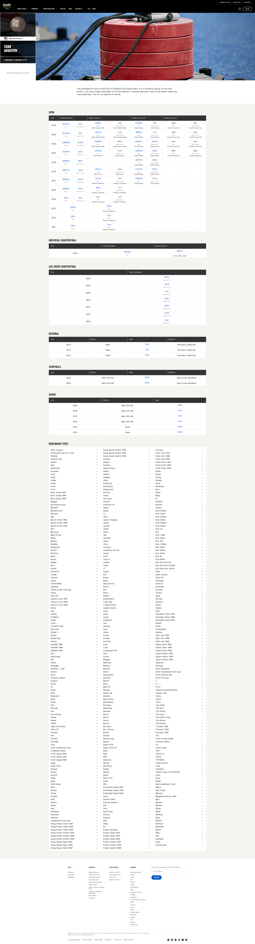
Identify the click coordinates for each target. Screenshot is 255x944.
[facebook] (168, 940)
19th (180, 405)
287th (98, 169)
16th (180, 432)
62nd (80, 179)
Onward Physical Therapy (138, 899)
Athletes (63, 9)
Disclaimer (108, 940)
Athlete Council (93, 884)
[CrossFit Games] (7, 6)
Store (92, 9)
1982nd (138, 178)
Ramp (132, 907)
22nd (166, 284)
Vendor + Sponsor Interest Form (96, 888)
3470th (66, 152)
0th (147, 344)
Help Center (92, 895)
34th (166, 298)
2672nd (66, 133)
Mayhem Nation (135, 912)
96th (119, 141)
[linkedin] (183, 940)
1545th (98, 151)
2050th (66, 189)
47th (154, 178)
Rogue (132, 874)
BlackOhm (133, 914)
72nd (80, 170)
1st (154, 132)
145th (73, 207)
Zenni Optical (134, 887)
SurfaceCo (133, 897)
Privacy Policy (87, 940)
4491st (138, 141)
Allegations (71, 877)
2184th (98, 141)
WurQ (132, 909)
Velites (132, 877)
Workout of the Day (115, 874)
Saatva (132, 884)
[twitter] (172, 940)
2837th (66, 170)
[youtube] (179, 940)
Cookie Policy (98, 940)
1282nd (138, 151)
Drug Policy (71, 874)
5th (80, 124)
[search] (240, 9)
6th (98, 197)
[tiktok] (186, 940)
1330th (138, 123)
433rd (98, 132)
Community (34, 9)
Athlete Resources (94, 874)
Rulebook (70, 872)
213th (155, 141)
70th (66, 198)
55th (154, 169)
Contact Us (92, 898)
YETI (131, 879)
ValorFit (132, 917)
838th (139, 132)
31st (180, 426)
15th (80, 152)
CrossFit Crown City (15, 60)
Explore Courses (114, 879)
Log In (247, 9)
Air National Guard (135, 872)
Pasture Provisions (136, 892)
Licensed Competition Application (95, 892)
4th (154, 123)
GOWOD (132, 894)
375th (80, 142)
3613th (66, 124)
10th (154, 151)
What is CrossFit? (115, 872)
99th (98, 188)
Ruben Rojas (134, 925)
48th (166, 277)
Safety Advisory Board (95, 882)
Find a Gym (113, 877)
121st (98, 178)
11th (119, 151)
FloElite (132, 922)
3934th (127, 252)
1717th (138, 169)
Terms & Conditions (74, 940)
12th (119, 169)
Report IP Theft (128, 940)
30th (80, 161)
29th (73, 216)
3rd (109, 224)
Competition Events (49, 9)
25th (147, 383)
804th (180, 251)
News (70, 9)
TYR (131, 919)
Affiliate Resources (94, 877)
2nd (120, 123)
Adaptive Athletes (94, 872)
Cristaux (132, 905)
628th (98, 123)
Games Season (21, 9)
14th (73, 225)
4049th (66, 161)
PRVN (132, 902)
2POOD (132, 882)
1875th (138, 160)
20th (154, 160)
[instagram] (176, 940)
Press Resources (94, 879)
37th (80, 189)
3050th (66, 179)
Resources (78, 9)
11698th (66, 142)
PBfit (131, 890)
